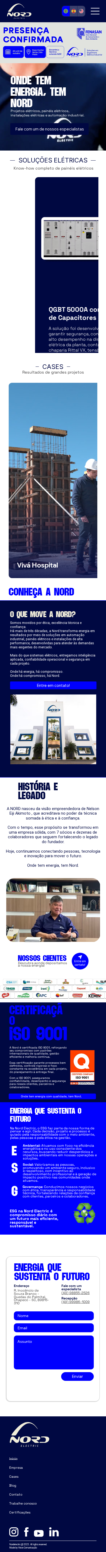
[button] (91, 936)
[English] (81, 11)
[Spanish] (73, 11)
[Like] (80, 960)
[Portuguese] (66, 11)
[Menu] (95, 11)
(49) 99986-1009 (75, 1302)
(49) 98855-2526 (75, 1293)
